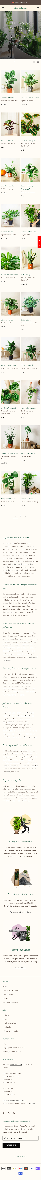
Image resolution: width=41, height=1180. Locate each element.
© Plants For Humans (20, 1156)
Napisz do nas (20, 968)
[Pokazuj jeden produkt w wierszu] (34, 62)
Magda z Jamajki (27, 365)
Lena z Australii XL (28, 499)
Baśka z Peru (26, 320)
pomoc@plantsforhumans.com (14, 1100)
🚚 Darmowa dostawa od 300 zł (20, 2)
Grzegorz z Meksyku (8, 499)
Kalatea (5, 677)
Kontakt (5, 998)
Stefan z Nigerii (26, 275)
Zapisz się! (11, 1145)
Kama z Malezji (7, 232)
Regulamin (7, 1027)
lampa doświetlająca (10, 570)
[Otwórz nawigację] (3, 8)
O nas (5, 987)
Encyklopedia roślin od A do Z (14, 1048)
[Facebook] (3, 1113)
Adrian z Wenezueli (8, 408)
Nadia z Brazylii (7, 140)
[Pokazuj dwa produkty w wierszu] (38, 62)
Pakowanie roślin (16, 912)
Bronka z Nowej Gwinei (9, 275)
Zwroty (5, 1019)
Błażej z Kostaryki (9, 716)
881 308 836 (30, 1103)
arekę (8, 772)
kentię (34, 769)
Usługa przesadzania (10, 1003)
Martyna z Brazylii (28, 140)
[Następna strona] (25, 516)
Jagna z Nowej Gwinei (9, 365)
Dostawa (27, 912)
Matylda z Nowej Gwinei (30, 98)
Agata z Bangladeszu (28, 408)
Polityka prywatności (10, 1031)
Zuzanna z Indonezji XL (29, 232)
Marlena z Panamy (8, 98)
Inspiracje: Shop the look (12, 1052)
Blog (4, 1044)
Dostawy (6, 1015)
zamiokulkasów (29, 645)
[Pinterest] (14, 1113)
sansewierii (18, 645)
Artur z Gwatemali (28, 453)
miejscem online (16, 1064)
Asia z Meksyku (28, 713)
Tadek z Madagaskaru (9, 453)
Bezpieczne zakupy (10, 1023)
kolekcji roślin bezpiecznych (26, 737)
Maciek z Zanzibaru (21, 564)
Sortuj (15, 62)
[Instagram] (8, 1113)
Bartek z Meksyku (7, 186)
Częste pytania (8, 995)
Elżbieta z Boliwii (7, 320)
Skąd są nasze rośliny (11, 990)
